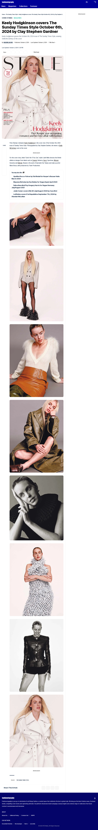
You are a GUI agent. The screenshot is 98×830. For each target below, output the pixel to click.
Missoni (56, 160)
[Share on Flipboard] (13, 52)
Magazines (17, 18)
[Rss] (95, 798)
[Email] (17, 52)
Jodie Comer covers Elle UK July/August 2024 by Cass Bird (35, 191)
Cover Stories (7, 18)
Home (3, 14)
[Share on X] (9, 52)
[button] (83, 2)
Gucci (45, 160)
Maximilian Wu (8, 42)
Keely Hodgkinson (29, 143)
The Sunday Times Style (12, 14)
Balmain (20, 163)
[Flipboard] (91, 798)
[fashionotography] (8, 2)
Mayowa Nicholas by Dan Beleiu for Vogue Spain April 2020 (35, 182)
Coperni (34, 160)
